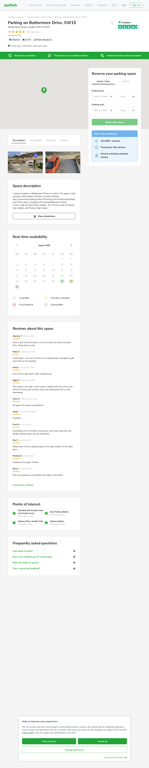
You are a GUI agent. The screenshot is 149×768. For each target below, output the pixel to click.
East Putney (46, 17)
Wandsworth (33, 17)
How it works (35, 5)
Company (102, 5)
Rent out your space (56, 5)
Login (123, 5)
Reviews (51, 140)
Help (114, 5)
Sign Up (136, 5)
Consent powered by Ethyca (114, 758)
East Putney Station (59, 511)
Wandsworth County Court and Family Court (30, 512)
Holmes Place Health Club (30, 521)
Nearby (64, 140)
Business (75, 5)
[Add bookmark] (112, 22)
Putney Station (57, 521)
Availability (36, 140)
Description (19, 140)
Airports (89, 5)
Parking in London (16, 17)
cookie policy (28, 732)
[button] (103, 81)
